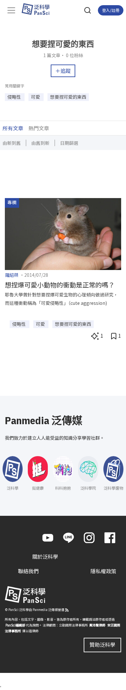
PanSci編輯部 (15, 625)
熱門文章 (38, 128)
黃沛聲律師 (97, 625)
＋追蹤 (63, 71)
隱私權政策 (103, 571)
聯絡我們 (28, 571)
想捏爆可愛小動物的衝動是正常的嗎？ (60, 284)
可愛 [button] (36, 97)
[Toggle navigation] (11, 10)
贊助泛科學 (102, 644)
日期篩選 (69, 143)
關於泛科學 (45, 556)
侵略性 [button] (14, 97)
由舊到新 (40, 143)
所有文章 (13, 128)
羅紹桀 (11, 275)
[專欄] (63, 233)
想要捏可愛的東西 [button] (68, 97)
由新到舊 (12, 143)
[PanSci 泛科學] (38, 9)
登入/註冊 (110, 10)
